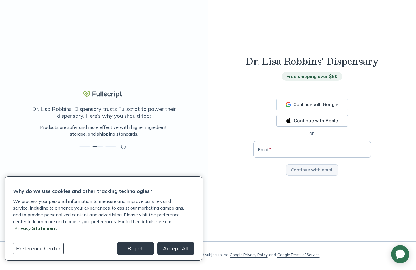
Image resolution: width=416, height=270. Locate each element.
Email (264, 149)
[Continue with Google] (312, 104)
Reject (135, 248)
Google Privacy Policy (249, 254)
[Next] (176, 130)
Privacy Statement (35, 228)
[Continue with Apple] (312, 120)
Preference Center (38, 248)
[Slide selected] (97, 146)
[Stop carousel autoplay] (123, 147)
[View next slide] (84, 146)
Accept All (175, 248)
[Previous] (31, 130)
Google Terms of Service (298, 254)
